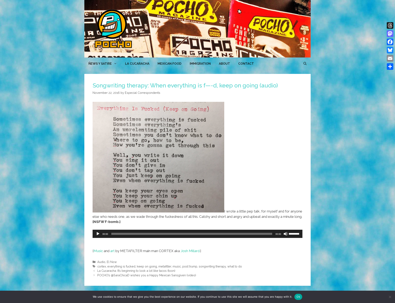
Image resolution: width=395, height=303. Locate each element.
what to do (234, 266)
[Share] (390, 66)
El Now (112, 262)
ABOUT (224, 63)
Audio (101, 262)
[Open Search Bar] (305, 63)
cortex (101, 266)
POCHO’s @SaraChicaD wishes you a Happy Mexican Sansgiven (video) (146, 275)
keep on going (147, 266)
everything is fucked (121, 266)
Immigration (200, 63)
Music (98, 251)
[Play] (98, 234)
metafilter (164, 266)
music (177, 266)
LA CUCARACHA (137, 63)
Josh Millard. (190, 251)
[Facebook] (390, 42)
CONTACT (246, 63)
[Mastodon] (390, 34)
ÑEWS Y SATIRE (100, 63)
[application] (197, 234)
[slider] (294, 233)
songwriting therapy (212, 266)
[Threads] (390, 25)
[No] (390, 297)
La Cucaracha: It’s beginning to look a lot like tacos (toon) (136, 270)
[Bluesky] (390, 50)
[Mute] (285, 234)
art (112, 251)
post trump (189, 266)
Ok (298, 296)
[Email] (390, 58)
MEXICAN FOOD (169, 63)
